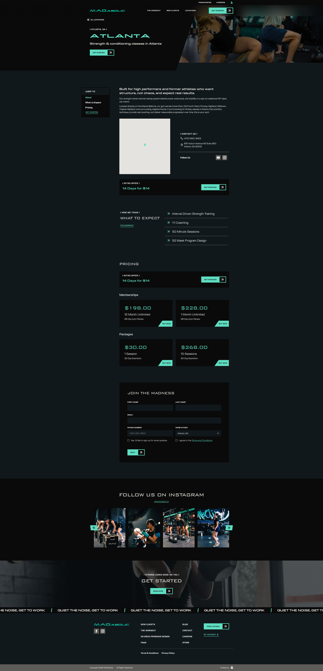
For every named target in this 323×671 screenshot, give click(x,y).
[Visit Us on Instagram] (224, 157)
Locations (190, 10)
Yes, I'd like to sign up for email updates (149, 440)
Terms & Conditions (150, 653)
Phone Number (134, 428)
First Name (133, 402)
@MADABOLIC (161, 501)
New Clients (173, 10)
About (88, 97)
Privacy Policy (168, 653)
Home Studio (182, 428)
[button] (144, 144)
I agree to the (195, 440)
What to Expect (93, 102)
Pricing (88, 107)
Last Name (181, 402)
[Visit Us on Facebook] (96, 631)
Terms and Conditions (202, 440)
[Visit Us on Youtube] (218, 157)
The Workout (154, 10)
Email (130, 414)
